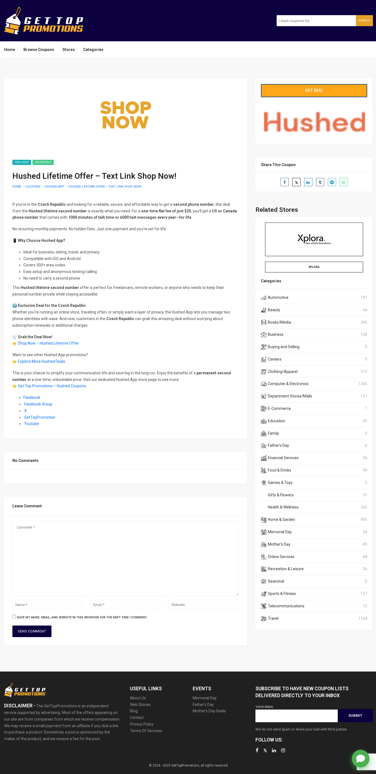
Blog (134, 711)
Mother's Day (279, 544)
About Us (138, 698)
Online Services (281, 556)
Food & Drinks (279, 470)
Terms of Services (146, 731)
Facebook (31, 397)
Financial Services (283, 458)
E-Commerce (279, 408)
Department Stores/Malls (290, 396)
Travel (273, 618)
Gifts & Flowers (281, 495)
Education (276, 421)
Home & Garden (281, 519)
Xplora (314, 267)
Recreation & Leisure (286, 569)
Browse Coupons (38, 49)
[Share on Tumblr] (320, 182)
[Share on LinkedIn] (308, 182)
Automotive (278, 297)
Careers (275, 359)
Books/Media (279, 322)
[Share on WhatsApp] (344, 182)
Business (276, 334)
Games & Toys (280, 482)
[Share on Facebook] (284, 182)
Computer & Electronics (288, 383)
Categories (93, 49)
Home (9, 49)
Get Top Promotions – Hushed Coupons (52, 386)
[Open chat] (360, 758)
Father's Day (278, 445)
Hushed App (54, 186)
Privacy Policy (142, 724)
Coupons (33, 186)
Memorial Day (280, 532)
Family (273, 433)
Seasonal (276, 581)
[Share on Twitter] (296, 182)
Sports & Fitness (282, 593)
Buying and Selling (283, 347)
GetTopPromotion (39, 417)
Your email (264, 707)
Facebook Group (38, 404)
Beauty (274, 310)
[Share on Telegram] (332, 182)
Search (364, 20)
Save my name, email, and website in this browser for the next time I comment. (82, 617)
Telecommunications (286, 606)
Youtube (31, 423)
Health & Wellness (283, 507)
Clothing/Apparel (283, 371)
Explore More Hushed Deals (41, 361)
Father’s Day (203, 704)
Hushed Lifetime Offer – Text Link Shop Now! (105, 186)
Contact (137, 717)
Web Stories (140, 704)
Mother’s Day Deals (209, 711)
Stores (68, 49)
